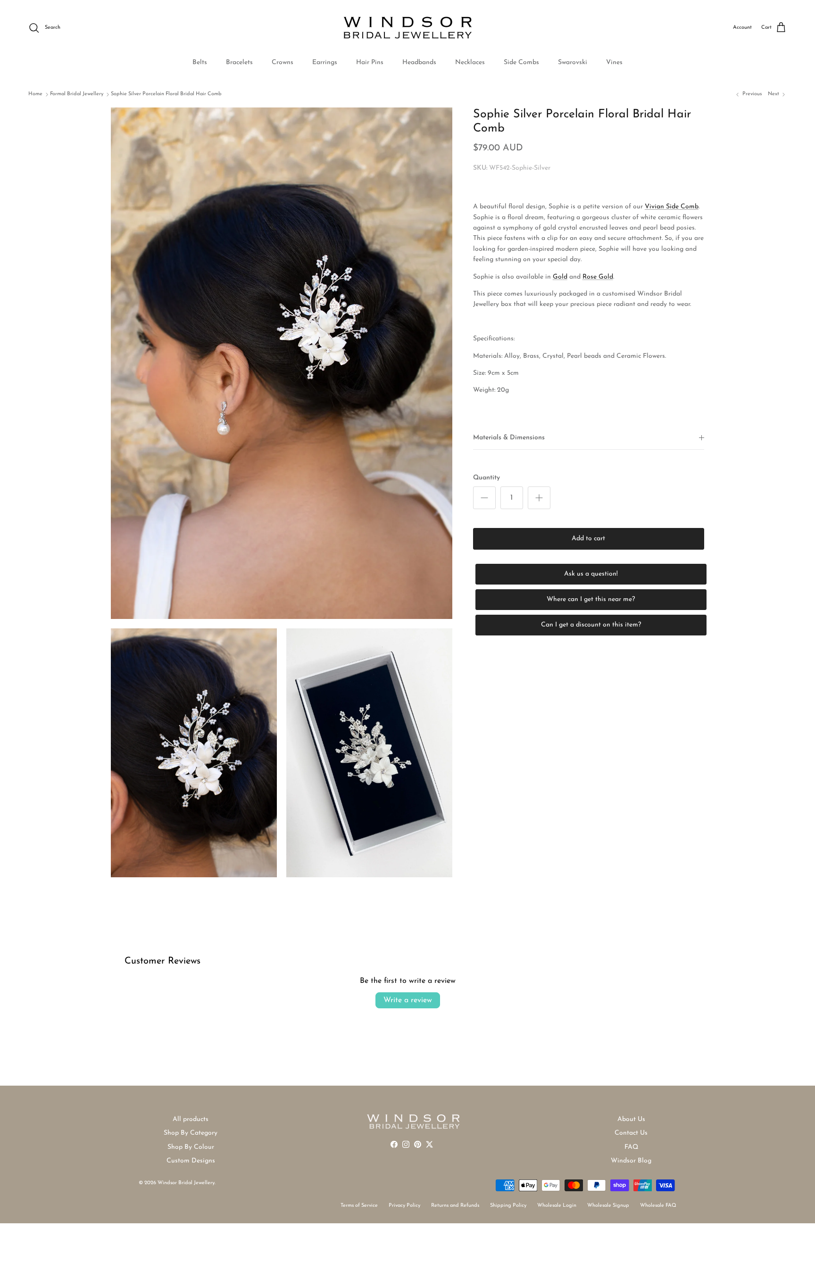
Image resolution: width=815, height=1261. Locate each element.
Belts (199, 62)
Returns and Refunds (455, 1205)
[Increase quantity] (539, 497)
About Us (631, 1119)
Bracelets (239, 62)
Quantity (486, 478)
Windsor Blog (631, 1160)
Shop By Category (190, 1133)
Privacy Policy (404, 1205)
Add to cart (588, 538)
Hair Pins (369, 62)
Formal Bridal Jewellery (76, 94)
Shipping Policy (508, 1205)
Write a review (407, 1000)
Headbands (419, 62)
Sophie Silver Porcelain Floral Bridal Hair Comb (166, 94)
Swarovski (572, 62)
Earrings (324, 62)
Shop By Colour (190, 1147)
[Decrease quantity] (484, 497)
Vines (614, 62)
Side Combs (521, 62)
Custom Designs (190, 1160)
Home (35, 94)
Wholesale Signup (608, 1205)
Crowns (282, 62)
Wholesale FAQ (658, 1205)
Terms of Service (359, 1205)
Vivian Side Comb (672, 207)
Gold (560, 276)
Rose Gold (597, 276)
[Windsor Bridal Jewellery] (408, 27)
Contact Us (631, 1133)
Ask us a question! (591, 573)
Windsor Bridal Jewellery (186, 1183)
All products (190, 1119)
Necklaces (470, 62)
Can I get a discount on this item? (591, 624)
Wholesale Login (556, 1205)
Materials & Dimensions (509, 437)
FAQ (631, 1147)
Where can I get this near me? (591, 599)
